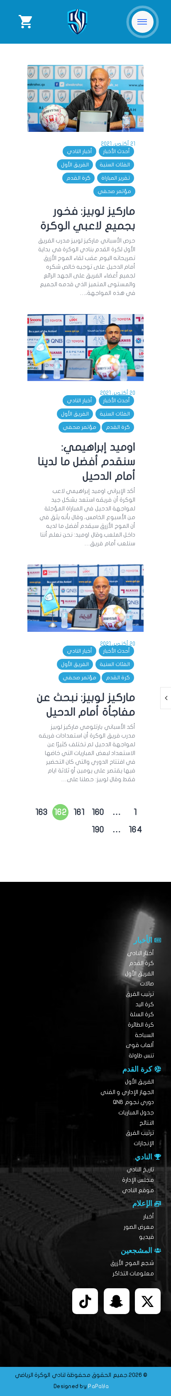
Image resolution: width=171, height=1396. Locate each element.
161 (78, 810)
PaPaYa (98, 1386)
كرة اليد (144, 1004)
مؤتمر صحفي (114, 191)
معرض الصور (139, 1227)
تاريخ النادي (140, 1169)
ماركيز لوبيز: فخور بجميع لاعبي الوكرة (87, 218)
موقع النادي (138, 1190)
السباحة (144, 1035)
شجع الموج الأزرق (132, 1263)
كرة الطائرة (141, 1025)
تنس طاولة (141, 1055)
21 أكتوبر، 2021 (118, 144)
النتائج (146, 1123)
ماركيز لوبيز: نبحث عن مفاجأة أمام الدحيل (86, 705)
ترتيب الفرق (140, 994)
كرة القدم (78, 178)
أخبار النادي (79, 151)
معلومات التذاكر (133, 1273)
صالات (147, 983)
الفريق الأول (75, 165)
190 (97, 828)
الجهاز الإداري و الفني (127, 1092)
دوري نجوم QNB (133, 1102)
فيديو (146, 1237)
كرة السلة (142, 1014)
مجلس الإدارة (138, 1180)
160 (97, 810)
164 (134, 828)
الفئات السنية (115, 165)
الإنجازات (144, 1143)
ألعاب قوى (140, 1045)
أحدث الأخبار (116, 151)
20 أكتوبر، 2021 (117, 393)
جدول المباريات (136, 1112)
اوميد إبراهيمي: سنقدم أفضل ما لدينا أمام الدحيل (86, 461)
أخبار (148, 1216)
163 (41, 810)
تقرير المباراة (115, 178)
